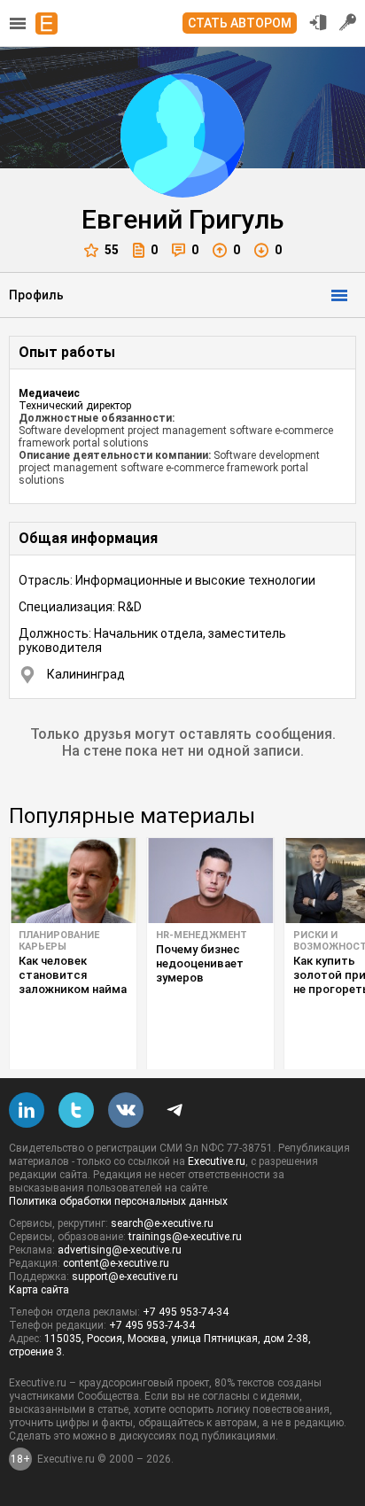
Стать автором (239, 23)
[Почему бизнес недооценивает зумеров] (210, 880)
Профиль (36, 295)
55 (112, 250)
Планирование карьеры (59, 940)
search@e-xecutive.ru (162, 1223)
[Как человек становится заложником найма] (73, 880)
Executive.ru (216, 1161)
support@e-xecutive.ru (125, 1276)
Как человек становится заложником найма (73, 975)
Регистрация (348, 22)
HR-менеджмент (201, 935)
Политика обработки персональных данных (118, 1201)
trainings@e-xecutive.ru (185, 1236)
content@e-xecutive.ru (116, 1263)
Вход (318, 22)
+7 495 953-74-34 (186, 1312)
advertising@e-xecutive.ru (120, 1250)
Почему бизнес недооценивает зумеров (200, 963)
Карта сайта (39, 1290)
